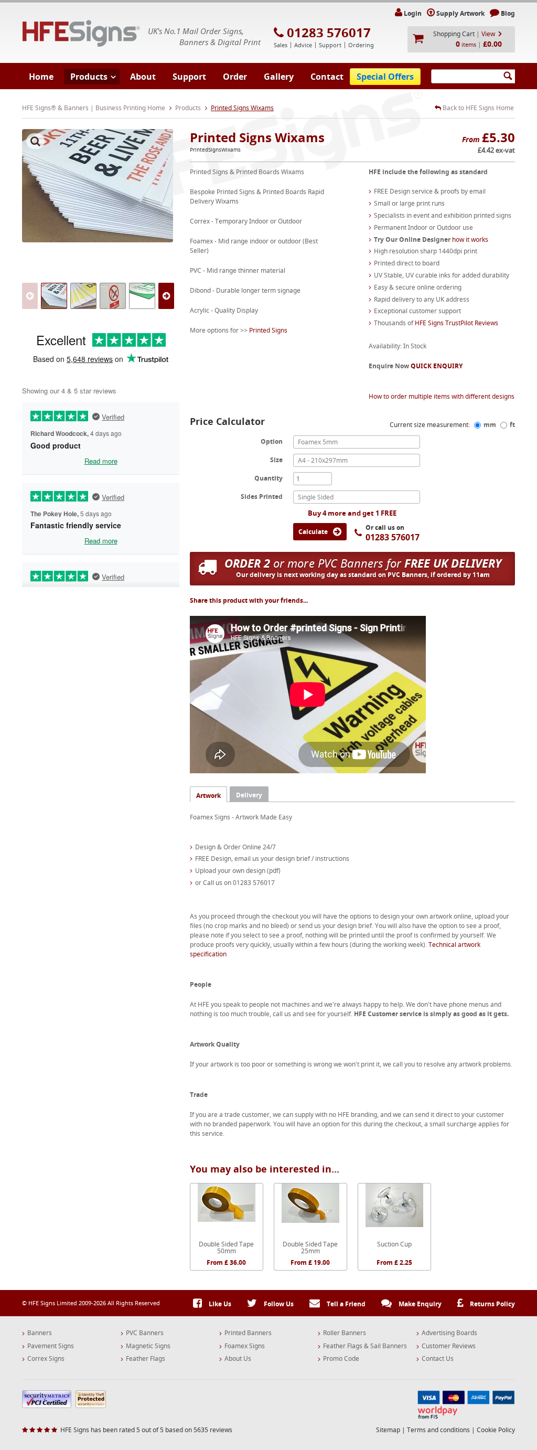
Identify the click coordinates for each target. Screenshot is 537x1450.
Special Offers (385, 76)
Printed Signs (268, 330)
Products (89, 76)
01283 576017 (329, 32)
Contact (326, 76)
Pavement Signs (50, 1346)
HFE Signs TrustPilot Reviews (456, 322)
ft (512, 424)
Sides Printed (262, 496)
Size (276, 459)
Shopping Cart (454, 33)
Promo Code (341, 1358)
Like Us (219, 1303)
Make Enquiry (419, 1303)
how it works (470, 239)
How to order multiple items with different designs (441, 396)
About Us (237, 1358)
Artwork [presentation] (208, 795)
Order (235, 76)
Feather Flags (145, 1358)
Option (272, 441)
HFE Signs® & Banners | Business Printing (81, 33)
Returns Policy (491, 1303)
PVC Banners (145, 1333)
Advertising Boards (449, 1333)
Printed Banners (248, 1333)
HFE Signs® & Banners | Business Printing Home (93, 107)
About (143, 76)
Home (41, 76)
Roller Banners (344, 1333)
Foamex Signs (244, 1346)
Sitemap (388, 1429)
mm (490, 424)
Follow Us (278, 1303)
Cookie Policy (496, 1429)
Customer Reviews (449, 1346)
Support (189, 76)
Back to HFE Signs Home (477, 108)
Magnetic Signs (148, 1346)
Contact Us (438, 1358)
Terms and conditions (438, 1429)
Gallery (279, 76)
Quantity (268, 478)
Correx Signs (46, 1358)
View (488, 33)
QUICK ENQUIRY (437, 365)
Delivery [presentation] (249, 795)
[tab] (208, 794)
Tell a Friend (345, 1303)
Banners (39, 1333)
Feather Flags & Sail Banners (365, 1346)
